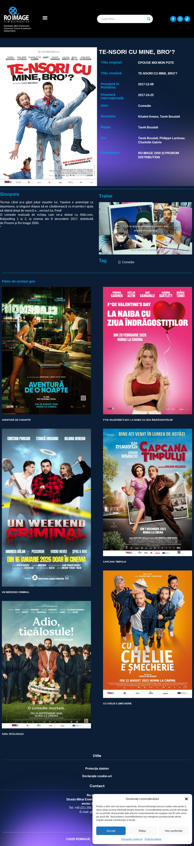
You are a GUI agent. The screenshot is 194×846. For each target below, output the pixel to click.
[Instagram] (180, 19)
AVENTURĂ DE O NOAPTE (16, 420)
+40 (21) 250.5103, (87, 807)
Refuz (142, 830)
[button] (186, 799)
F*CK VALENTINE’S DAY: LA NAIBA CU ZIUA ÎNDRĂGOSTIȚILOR (138, 420)
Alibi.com (86, 214)
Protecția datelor (153, 839)
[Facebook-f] (173, 19)
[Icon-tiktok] (187, 19)
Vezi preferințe (173, 830)
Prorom (9, 223)
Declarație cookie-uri (132, 839)
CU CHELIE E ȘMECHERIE (117, 703)
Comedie (128, 262)
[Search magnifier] (148, 19)
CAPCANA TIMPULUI (114, 561)
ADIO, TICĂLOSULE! (13, 734)
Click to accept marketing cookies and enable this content (145, 228)
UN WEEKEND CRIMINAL (15, 592)
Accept (111, 830)
